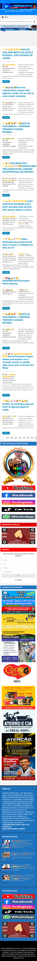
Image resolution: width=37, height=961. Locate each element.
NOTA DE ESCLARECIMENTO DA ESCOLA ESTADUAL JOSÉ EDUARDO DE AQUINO (17, 54)
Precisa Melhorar (8, 572)
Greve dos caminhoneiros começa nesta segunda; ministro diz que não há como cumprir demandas (18, 92)
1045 (7, 438)
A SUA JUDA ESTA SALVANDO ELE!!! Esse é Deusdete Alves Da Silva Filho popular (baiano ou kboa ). (17, 205)
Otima (5, 560)
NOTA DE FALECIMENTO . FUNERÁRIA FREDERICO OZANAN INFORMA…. (16, 128)
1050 (28, 438)
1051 (32, 438)
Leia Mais (5, 81)
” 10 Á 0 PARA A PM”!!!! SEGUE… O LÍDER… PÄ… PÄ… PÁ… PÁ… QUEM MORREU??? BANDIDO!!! (22, 878)
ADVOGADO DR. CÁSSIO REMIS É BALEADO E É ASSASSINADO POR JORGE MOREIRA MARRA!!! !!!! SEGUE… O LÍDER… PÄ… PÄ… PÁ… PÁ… (21, 844)
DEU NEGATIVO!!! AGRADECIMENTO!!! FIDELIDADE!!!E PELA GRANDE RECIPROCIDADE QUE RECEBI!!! (18, 167)
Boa (5, 564)
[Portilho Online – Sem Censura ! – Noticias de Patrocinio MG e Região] (18, 6)
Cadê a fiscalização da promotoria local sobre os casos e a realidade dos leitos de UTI (17, 243)
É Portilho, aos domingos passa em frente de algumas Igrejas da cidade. (18, 405)
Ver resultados (18, 580)
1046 (11, 438)
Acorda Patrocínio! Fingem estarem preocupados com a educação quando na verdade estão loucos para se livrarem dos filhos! (18, 362)
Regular (6, 568)
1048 (19, 438)
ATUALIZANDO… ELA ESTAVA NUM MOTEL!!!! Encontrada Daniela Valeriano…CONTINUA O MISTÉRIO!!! (22, 867)
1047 (15, 438)
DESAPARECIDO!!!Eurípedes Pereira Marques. (16, 282)
